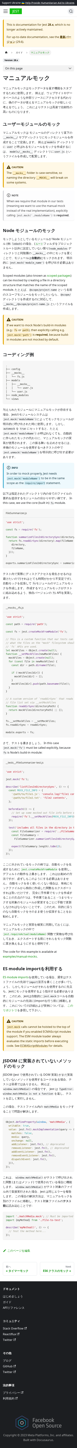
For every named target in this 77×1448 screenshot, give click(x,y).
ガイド (7, 1302)
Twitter (8, 1340)
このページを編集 (18, 1251)
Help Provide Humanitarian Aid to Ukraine (49, 2)
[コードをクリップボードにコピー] (70, 365)
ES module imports (16, 977)
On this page (14, 68)
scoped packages (59, 276)
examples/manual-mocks (20, 956)
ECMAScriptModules (34, 1046)
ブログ (7, 1361)
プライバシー (11, 1393)
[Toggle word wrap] (63, 522)
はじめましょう (13, 1296)
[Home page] (6, 52)
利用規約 (8, 1398)
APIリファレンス (14, 1308)
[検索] (71, 11)
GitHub (8, 1366)
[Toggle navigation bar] (5, 11)
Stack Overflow (13, 1328)
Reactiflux (9, 1334)
